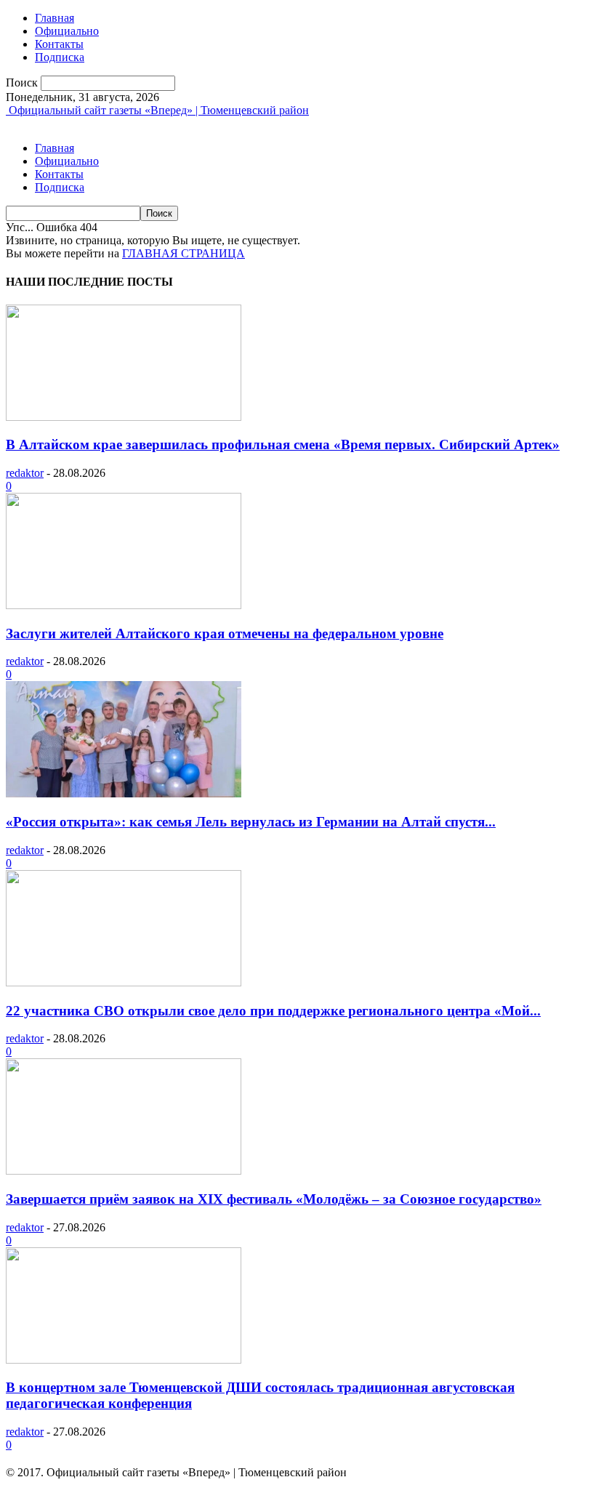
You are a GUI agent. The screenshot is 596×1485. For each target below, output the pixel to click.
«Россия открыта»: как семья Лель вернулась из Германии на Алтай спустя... (251, 821)
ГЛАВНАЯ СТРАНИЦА (183, 253)
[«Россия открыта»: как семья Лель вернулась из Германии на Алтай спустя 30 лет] (123, 793)
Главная (54, 18)
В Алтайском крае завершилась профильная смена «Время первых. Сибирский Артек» (283, 444)
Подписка (59, 57)
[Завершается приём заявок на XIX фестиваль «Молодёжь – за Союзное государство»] (123, 1170)
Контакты (59, 44)
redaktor (25, 473)
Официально (67, 31)
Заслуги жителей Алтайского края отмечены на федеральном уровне (224, 633)
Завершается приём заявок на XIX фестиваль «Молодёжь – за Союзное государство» (273, 1199)
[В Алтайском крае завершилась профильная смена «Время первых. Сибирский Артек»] (123, 417)
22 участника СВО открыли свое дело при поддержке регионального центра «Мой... (273, 1010)
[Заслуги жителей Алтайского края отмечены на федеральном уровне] (123, 605)
